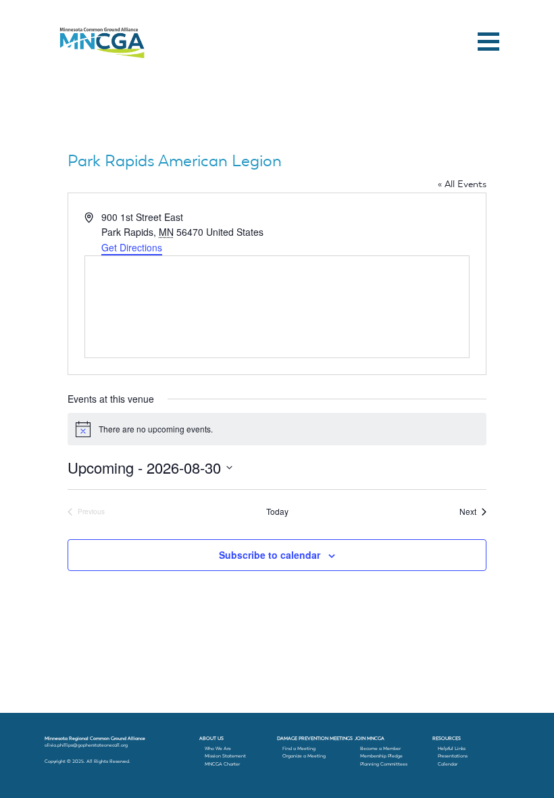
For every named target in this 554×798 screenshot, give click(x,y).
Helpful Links (451, 748)
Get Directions (131, 247)
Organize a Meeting (304, 756)
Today (277, 511)
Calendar (447, 764)
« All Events (462, 184)
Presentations (453, 756)
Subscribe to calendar (269, 555)
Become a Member (380, 748)
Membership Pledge (381, 756)
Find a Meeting (299, 748)
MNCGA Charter (222, 764)
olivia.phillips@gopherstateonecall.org (86, 745)
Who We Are (218, 748)
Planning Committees (383, 764)
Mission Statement (225, 756)
